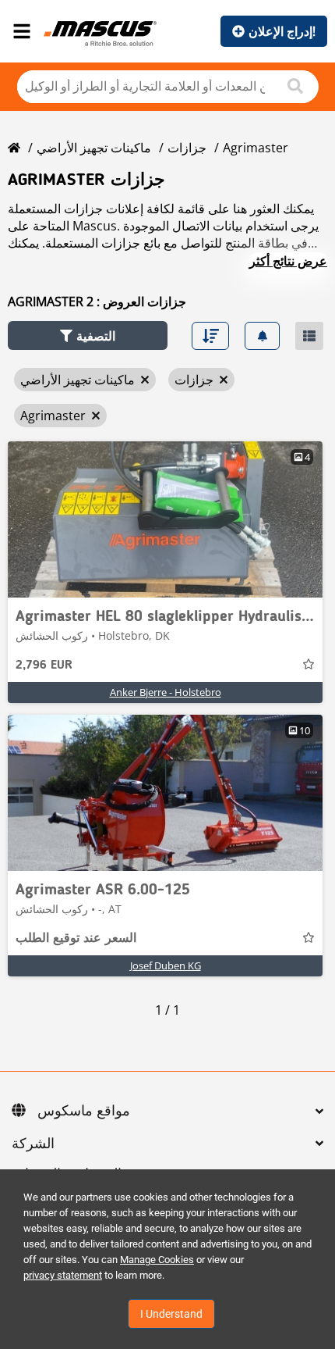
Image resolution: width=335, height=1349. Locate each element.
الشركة (33, 1144)
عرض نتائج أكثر (288, 260)
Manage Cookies (157, 1259)
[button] (88, 335)
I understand (171, 1314)
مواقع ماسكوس (83, 1112)
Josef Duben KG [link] (165, 965)
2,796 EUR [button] (44, 665)
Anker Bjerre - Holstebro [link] (165, 692)
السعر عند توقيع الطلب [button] (76, 939)
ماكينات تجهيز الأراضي (94, 147)
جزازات (187, 147)
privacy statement (62, 1275)
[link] (165, 519)
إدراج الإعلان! (282, 31)
